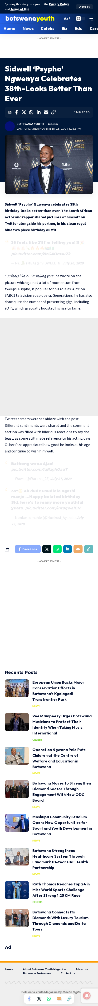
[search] (58, 18)
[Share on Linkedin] (38, 112)
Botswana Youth (30, 124)
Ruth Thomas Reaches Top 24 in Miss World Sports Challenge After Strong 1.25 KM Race (61, 890)
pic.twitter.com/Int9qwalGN (52, 508)
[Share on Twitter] (23, 112)
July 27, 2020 (60, 478)
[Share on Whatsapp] (31, 112)
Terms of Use (19, 9)
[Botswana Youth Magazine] (30, 18)
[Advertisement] (54, 48)
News (36, 706)
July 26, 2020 (72, 263)
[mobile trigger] (89, 18)
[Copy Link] (53, 112)
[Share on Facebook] (16, 112)
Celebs (53, 124)
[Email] (46, 112)
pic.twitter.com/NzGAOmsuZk (40, 254)
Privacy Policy (59, 4)
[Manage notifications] (87, 995)
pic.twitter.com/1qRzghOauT (39, 469)
